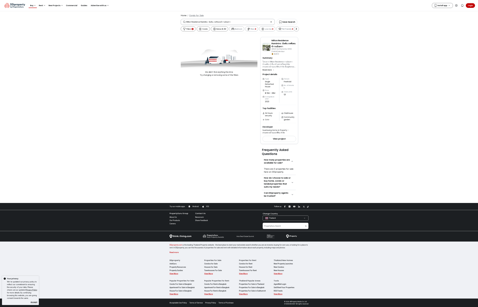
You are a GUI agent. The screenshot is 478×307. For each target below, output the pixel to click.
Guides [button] (84, 5)
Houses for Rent (245, 267)
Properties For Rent (247, 260)
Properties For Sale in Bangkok (251, 287)
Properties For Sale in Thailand (251, 284)
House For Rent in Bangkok (215, 291)
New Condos (279, 267)
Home (183, 15)
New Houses (279, 270)
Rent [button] (41, 5)
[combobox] (227, 22)
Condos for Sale (211, 264)
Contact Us (200, 213)
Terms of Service (196, 303)
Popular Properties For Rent (216, 280)
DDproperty (175, 260)
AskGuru (173, 264)
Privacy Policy (31, 290)
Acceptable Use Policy (178, 303)
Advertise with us (98, 5)
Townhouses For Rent (248, 270)
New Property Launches (283, 264)
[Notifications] (462, 5)
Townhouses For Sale (213, 270)
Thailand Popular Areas (249, 280)
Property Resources (178, 267)
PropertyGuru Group (179, 213)
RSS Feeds (278, 291)
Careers (173, 224)
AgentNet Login (280, 284)
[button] (269, 70)
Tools (276, 280)
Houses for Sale (210, 267)
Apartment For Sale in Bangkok (182, 287)
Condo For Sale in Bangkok (181, 284)
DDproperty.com (176, 245)
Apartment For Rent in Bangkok (216, 287)
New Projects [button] (54, 5)
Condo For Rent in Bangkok (215, 284)
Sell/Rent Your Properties (284, 287)
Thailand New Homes (283, 260)
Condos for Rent (245, 264)
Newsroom (199, 217)
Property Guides (176, 270)
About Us (173, 217)
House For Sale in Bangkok (180, 291)
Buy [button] (31, 5)
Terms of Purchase (226, 303)
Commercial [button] (71, 5)
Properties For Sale (212, 260)
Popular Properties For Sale (182, 280)
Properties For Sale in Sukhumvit (252, 291)
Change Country (270, 213)
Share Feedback (201, 220)
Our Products (175, 220)
